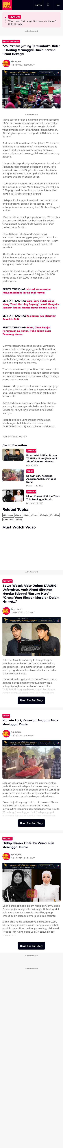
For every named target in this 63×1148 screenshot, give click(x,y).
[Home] (7, 5)
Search (48, 5)
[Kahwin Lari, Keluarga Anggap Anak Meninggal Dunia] (13, 475)
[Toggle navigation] (58, 5)
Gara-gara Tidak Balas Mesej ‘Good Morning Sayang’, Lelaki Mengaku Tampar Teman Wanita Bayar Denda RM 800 (30, 304)
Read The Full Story (31, 700)
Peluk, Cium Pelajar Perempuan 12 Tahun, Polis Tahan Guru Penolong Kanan (26, 331)
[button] (5, 17)
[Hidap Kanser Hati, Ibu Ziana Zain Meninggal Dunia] (13, 496)
